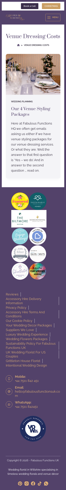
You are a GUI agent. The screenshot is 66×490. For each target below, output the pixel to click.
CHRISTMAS (51, 6)
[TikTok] (39, 483)
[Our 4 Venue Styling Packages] (33, 74)
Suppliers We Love (20, 330)
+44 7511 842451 (26, 406)
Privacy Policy (16, 307)
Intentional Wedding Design (26, 365)
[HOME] (18, 45)
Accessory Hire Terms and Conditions (25, 314)
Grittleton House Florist (23, 361)
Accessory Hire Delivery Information (23, 301)
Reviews (12, 294)
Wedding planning (22, 101)
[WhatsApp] (46, 483)
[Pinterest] (20, 483)
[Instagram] (26, 483)
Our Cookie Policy (19, 321)
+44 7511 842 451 (27, 380)
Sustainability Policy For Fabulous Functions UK (31, 346)
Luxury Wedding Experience (27, 334)
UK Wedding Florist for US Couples (26, 354)
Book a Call (30, 6)
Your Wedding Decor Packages (29, 325)
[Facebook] (33, 483)
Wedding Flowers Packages (27, 339)
